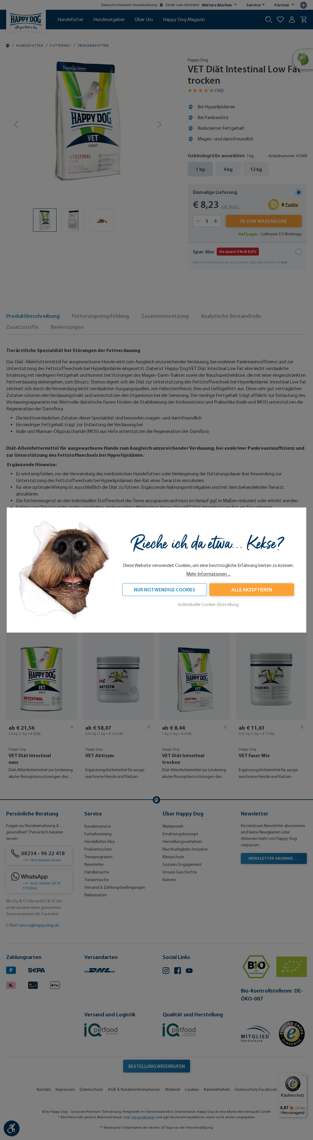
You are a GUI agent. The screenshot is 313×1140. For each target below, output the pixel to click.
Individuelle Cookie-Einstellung (208, 604)
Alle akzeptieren (251, 589)
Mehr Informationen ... (208, 574)
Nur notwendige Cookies (164, 589)
